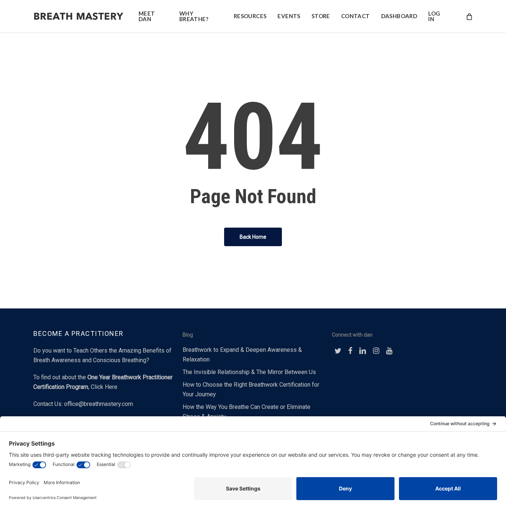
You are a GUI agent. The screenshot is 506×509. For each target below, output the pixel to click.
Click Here (104, 386)
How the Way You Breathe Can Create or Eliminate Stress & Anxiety (246, 411)
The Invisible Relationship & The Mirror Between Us (249, 372)
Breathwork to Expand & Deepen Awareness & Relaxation (242, 354)
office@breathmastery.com (98, 403)
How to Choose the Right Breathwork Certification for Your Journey (251, 389)
